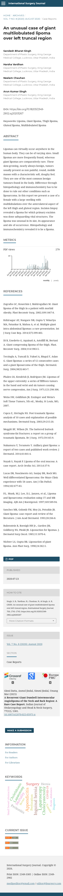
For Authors (11, 757)
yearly (56, 280)
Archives (18, 15)
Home (7, 15)
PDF (10, 559)
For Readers (11, 752)
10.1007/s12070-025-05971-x (19, 714)
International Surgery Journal (26, 3)
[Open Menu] (3, 3)
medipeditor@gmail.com (21, 883)
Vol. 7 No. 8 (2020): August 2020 (21, 18)
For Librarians (12, 762)
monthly (46, 280)
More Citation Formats (21, 620)
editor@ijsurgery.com (49, 883)
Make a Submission (19, 730)
